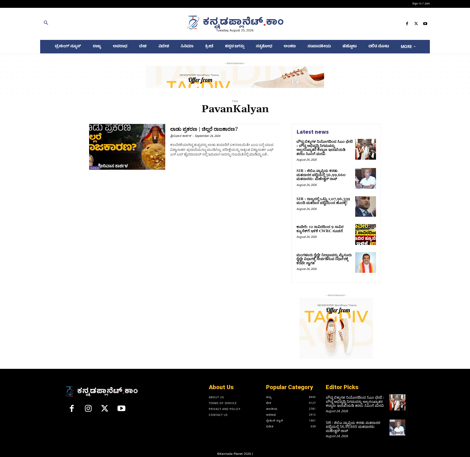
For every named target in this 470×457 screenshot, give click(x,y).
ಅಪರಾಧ (94, 167)
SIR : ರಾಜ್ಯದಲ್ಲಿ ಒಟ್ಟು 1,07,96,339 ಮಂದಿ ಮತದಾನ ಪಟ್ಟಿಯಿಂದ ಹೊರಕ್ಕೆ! (323, 201)
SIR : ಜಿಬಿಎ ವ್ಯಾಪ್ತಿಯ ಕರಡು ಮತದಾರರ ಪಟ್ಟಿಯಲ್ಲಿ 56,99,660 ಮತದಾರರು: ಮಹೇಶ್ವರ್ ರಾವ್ (321, 174)
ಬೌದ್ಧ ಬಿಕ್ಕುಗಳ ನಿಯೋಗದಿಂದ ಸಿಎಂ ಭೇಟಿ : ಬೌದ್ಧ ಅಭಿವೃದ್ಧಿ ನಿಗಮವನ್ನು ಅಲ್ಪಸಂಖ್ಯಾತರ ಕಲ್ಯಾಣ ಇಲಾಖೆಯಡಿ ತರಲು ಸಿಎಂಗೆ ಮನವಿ (324, 147)
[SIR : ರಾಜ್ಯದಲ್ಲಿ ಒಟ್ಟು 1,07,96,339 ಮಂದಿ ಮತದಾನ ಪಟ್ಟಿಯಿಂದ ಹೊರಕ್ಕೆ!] (365, 206)
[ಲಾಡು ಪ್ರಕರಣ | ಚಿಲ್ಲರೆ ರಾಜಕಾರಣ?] (127, 147)
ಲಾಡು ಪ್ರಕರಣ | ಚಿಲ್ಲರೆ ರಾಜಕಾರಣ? (204, 129)
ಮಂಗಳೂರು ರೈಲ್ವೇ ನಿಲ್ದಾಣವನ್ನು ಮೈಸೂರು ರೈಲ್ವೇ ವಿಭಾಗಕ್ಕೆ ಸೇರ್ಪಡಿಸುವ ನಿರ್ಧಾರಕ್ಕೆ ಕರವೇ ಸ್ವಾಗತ (324, 259)
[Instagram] (88, 410)
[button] (103, 24)
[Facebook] (407, 24)
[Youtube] (425, 24)
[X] (416, 24)
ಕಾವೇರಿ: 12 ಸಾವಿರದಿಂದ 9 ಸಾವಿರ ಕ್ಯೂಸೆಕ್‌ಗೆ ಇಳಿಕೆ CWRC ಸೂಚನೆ (319, 229)
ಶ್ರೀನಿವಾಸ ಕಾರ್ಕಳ (180, 136)
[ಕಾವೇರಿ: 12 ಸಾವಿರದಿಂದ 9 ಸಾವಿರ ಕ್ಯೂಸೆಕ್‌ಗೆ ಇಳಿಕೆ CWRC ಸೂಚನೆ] (365, 234)
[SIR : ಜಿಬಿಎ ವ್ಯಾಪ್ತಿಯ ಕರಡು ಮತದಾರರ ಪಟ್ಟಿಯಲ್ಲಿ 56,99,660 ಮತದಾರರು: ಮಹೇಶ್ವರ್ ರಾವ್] (365, 178)
